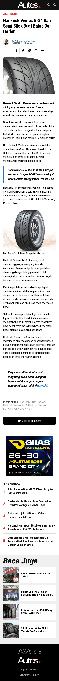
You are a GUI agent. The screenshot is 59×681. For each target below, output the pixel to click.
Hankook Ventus (37, 405)
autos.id (42, 385)
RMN (37, 675)
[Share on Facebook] (17, 50)
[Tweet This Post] (23, 50)
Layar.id (24, 669)
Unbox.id (34, 669)
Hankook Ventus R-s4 (15, 405)
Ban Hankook (39, 402)
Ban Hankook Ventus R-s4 (17, 408)
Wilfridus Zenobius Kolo (25, 41)
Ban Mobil (25, 402)
